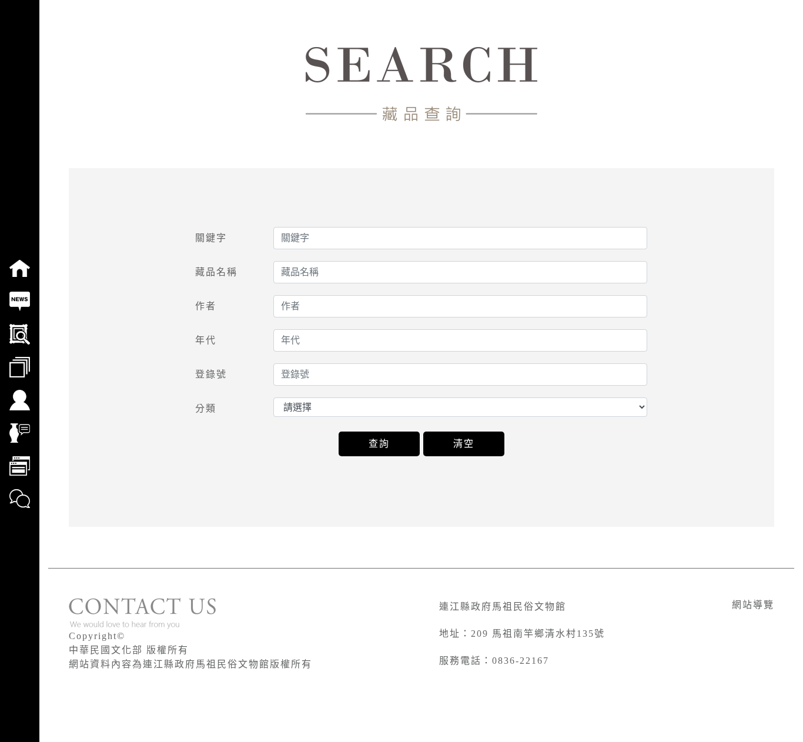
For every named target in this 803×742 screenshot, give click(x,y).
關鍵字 (211, 238)
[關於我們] (19, 392)
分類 (205, 408)
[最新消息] (19, 293)
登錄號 (211, 374)
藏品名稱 (216, 272)
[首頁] (19, 260)
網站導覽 (753, 605)
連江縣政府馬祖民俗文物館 (502, 606)
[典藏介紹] (19, 425)
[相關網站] (19, 458)
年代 (205, 340)
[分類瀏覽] (19, 359)
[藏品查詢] (19, 326)
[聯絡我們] (19, 491)
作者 (205, 306)
